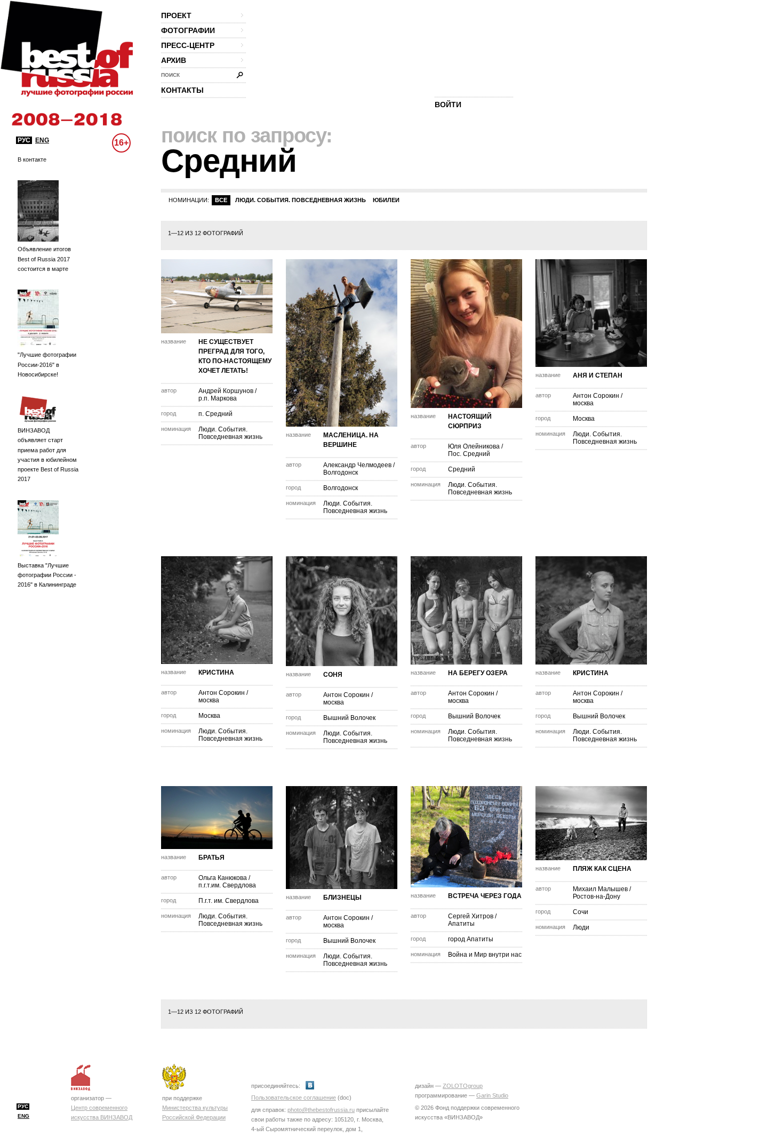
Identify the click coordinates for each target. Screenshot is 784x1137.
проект (176, 15)
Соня (332, 674)
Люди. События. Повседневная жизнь (300, 200)
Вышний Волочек (349, 718)
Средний (461, 469)
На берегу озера (478, 673)
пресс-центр (187, 45)
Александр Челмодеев (357, 465)
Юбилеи (386, 200)
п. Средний (215, 414)
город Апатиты (470, 939)
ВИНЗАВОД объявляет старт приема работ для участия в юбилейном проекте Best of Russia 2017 (48, 454)
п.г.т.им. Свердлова (227, 885)
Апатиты (461, 923)
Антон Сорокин (596, 395)
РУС (24, 140)
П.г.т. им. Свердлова (228, 900)
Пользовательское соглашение (293, 1097)
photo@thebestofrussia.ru (321, 1110)
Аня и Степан (597, 375)
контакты (182, 90)
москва (583, 403)
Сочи (580, 912)
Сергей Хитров (470, 916)
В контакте (32, 159)
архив (173, 60)
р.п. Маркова (217, 398)
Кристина (216, 672)
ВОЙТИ (448, 104)
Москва (584, 418)
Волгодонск (340, 472)
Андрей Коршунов (225, 391)
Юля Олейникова (474, 446)
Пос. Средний (469, 454)
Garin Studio (492, 1095)
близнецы (342, 897)
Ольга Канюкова (222, 878)
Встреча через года (485, 896)
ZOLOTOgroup (463, 1086)
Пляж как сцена (602, 868)
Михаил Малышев (600, 889)
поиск (170, 75)
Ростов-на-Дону (596, 896)
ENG (42, 140)
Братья (211, 857)
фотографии (188, 30)
